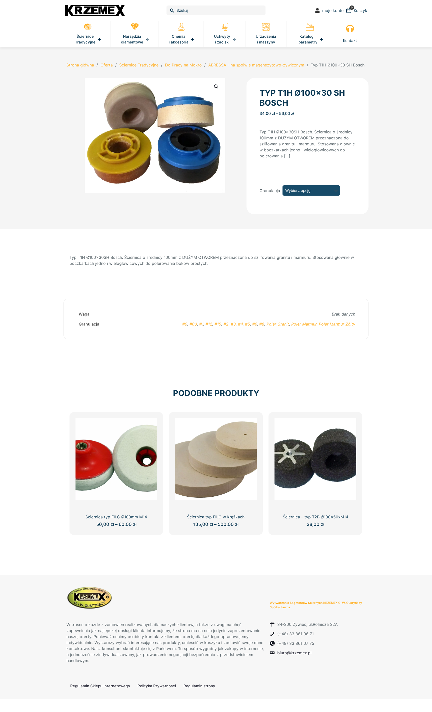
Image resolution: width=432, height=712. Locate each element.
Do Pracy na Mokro (183, 64)
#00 (193, 324)
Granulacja (270, 190)
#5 (247, 324)
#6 (254, 324)
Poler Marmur (303, 324)
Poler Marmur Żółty (337, 324)
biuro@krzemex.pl (294, 652)
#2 (226, 324)
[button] (217, 87)
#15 (217, 324)
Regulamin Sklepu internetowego (100, 686)
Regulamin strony (199, 686)
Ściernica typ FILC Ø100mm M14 (116, 516)
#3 (233, 324)
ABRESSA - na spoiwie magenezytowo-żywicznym (256, 64)
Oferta (106, 64)
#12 (209, 324)
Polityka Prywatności (157, 686)
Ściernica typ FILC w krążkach (215, 516)
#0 (184, 324)
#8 (261, 324)
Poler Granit (277, 324)
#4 (240, 324)
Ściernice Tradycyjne (138, 64)
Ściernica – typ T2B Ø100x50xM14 (315, 516)
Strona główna (80, 64)
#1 (201, 324)
